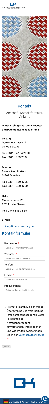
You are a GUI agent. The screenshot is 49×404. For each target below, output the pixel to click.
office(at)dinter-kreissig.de (18, 226)
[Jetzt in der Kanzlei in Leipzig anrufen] (44, 399)
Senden (6, 347)
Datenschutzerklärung (31, 334)
